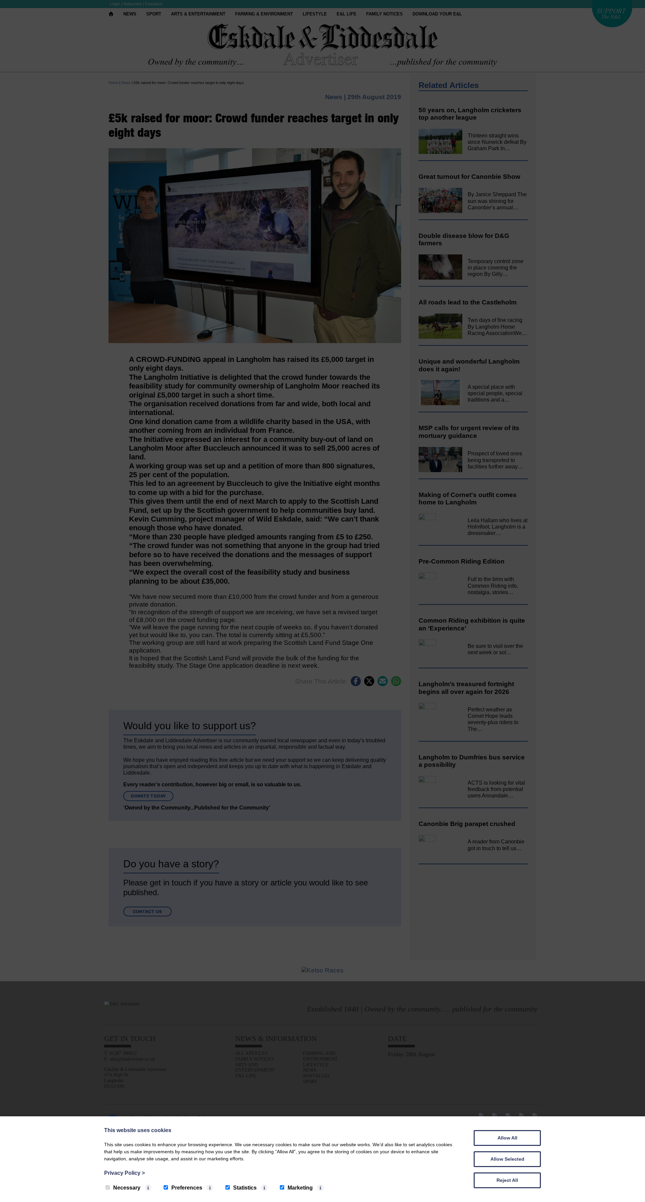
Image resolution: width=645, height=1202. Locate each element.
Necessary (126, 1188)
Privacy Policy (124, 1173)
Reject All (507, 1180)
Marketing (300, 1188)
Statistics (245, 1188)
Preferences (186, 1188)
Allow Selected (507, 1159)
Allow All (507, 1138)
